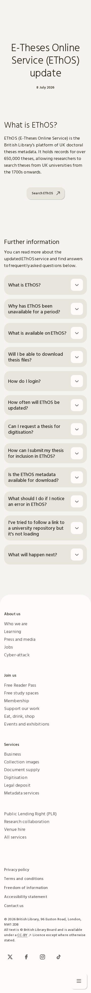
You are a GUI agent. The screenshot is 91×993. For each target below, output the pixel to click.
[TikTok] (59, 957)
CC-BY (22, 935)
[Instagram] (42, 957)
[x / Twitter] (10, 957)
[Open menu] (79, 981)
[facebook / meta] (26, 957)
